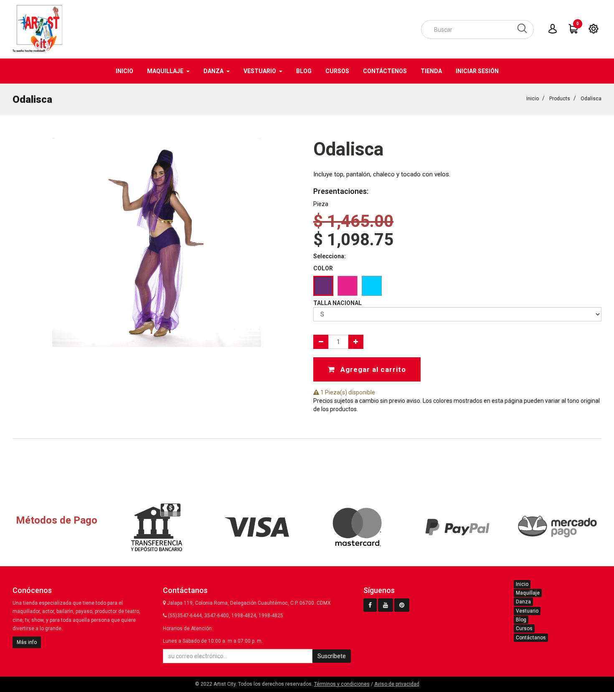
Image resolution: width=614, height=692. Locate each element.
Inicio (532, 99)
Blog (521, 620)
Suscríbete (331, 656)
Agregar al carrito (372, 369)
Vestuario (527, 611)
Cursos (524, 628)
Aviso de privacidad (396, 684)
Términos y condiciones (342, 684)
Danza (523, 602)
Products (559, 99)
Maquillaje (528, 593)
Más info (27, 642)
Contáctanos (531, 638)
